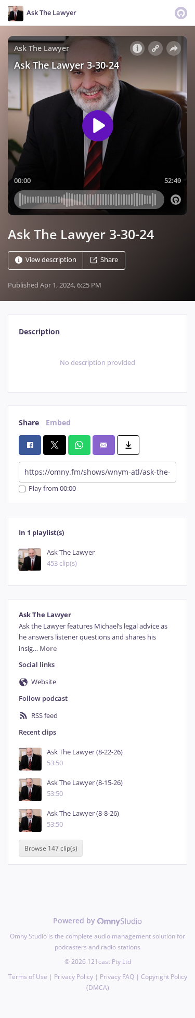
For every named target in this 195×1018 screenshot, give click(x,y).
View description (50, 259)
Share (109, 259)
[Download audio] (128, 445)
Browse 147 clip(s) (50, 848)
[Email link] (104, 445)
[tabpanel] (97, 363)
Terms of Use (27, 976)
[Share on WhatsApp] (79, 445)
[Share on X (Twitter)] (54, 445)
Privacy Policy (73, 976)
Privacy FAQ (117, 976)
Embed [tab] (58, 422)
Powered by (75, 920)
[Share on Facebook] (30, 445)
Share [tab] (29, 422)
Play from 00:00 (52, 489)
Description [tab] (39, 331)
